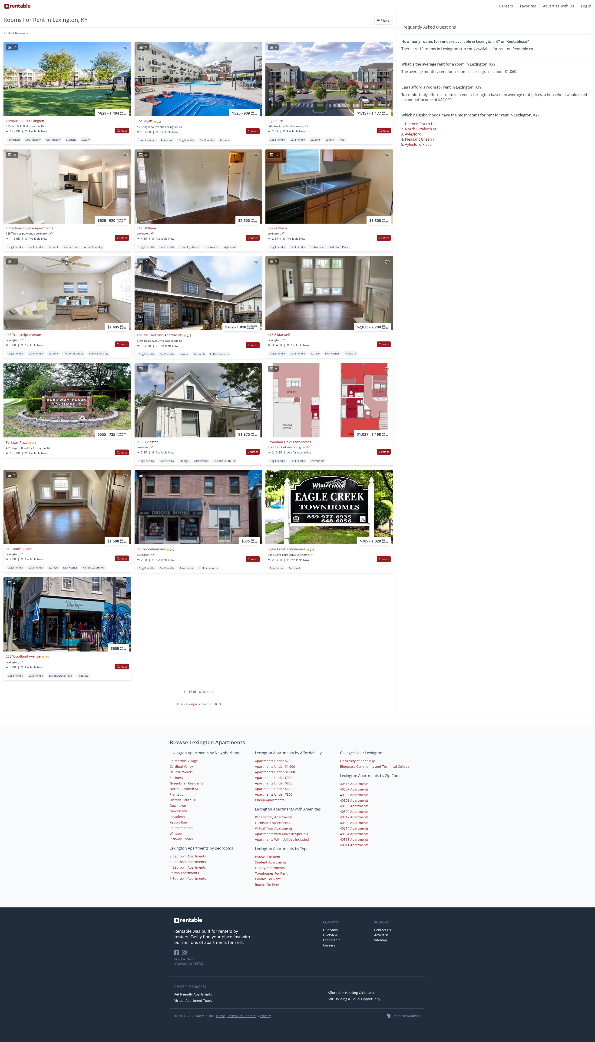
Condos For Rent (268, 879)
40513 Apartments (354, 839)
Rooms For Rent (267, 884)
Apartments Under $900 (273, 777)
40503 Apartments (354, 800)
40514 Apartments (354, 828)
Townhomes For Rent (271, 873)
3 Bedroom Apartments (188, 862)
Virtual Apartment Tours (193, 1000)
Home (180, 704)
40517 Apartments (354, 817)
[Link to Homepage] (17, 6)
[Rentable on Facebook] (178, 954)
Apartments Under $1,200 (275, 766)
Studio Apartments (184, 873)
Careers (506, 6)
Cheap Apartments (269, 800)
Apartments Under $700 (273, 761)
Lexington (192, 704)
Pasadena (177, 816)
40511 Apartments (354, 845)
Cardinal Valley (181, 766)
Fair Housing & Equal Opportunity (354, 999)
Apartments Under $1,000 (275, 772)
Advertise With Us (558, 6)
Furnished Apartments (272, 822)
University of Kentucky (357, 761)
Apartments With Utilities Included (282, 839)
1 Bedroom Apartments (188, 878)
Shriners (176, 777)
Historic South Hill (420, 123)
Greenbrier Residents (186, 783)
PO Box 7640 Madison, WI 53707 (189, 961)
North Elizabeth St (420, 129)
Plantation (177, 794)
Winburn (176, 833)
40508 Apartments (354, 806)
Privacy (265, 1016)
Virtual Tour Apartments (274, 828)
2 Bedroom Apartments (188, 856)
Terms (220, 1016)
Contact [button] (122, 130)
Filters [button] (385, 20)
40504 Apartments (354, 834)
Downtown (178, 805)
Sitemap (380, 940)
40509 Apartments (354, 795)
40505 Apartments (354, 822)
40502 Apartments (354, 811)
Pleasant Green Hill (421, 139)
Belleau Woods (181, 772)
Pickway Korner (181, 839)
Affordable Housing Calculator (351, 992)
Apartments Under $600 (273, 789)
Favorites (528, 6)
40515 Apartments (354, 783)
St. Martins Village (184, 761)
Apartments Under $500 (273, 794)
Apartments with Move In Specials (281, 834)
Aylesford (413, 134)
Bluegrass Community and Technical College (374, 766)
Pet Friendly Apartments (274, 817)
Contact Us (382, 930)
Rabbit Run (178, 822)
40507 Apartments (354, 789)
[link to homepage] (246, 920)
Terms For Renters (241, 1016)
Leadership (331, 940)
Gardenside (179, 811)
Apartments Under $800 (273, 783)
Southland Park (181, 828)
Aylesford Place (418, 144)
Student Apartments (271, 862)
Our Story (330, 930)
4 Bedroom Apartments (188, 867)
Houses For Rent (267, 856)
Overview (330, 935)
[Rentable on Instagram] (185, 954)
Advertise (381, 935)
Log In (586, 6)
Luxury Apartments (270, 868)
